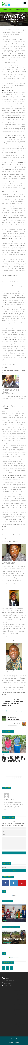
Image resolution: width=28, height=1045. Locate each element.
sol (10, 705)
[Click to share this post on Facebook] (6, 711)
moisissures (5, 705)
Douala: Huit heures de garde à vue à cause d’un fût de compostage (13, 759)
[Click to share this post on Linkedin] (21, 711)
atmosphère (13, 699)
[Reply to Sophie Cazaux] (7, 809)
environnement (20, 701)
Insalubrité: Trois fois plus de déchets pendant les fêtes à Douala (12, 943)
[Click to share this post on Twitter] (11, 711)
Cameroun (5, 701)
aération (4, 699)
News (4, 751)
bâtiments (19, 699)
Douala (10, 701)
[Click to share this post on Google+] (16, 711)
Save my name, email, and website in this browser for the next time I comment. (14, 824)
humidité (10, 703)
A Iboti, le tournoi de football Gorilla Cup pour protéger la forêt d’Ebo (12, 916)
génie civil (5, 703)
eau (14, 701)
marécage (16, 703)
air (8, 699)
